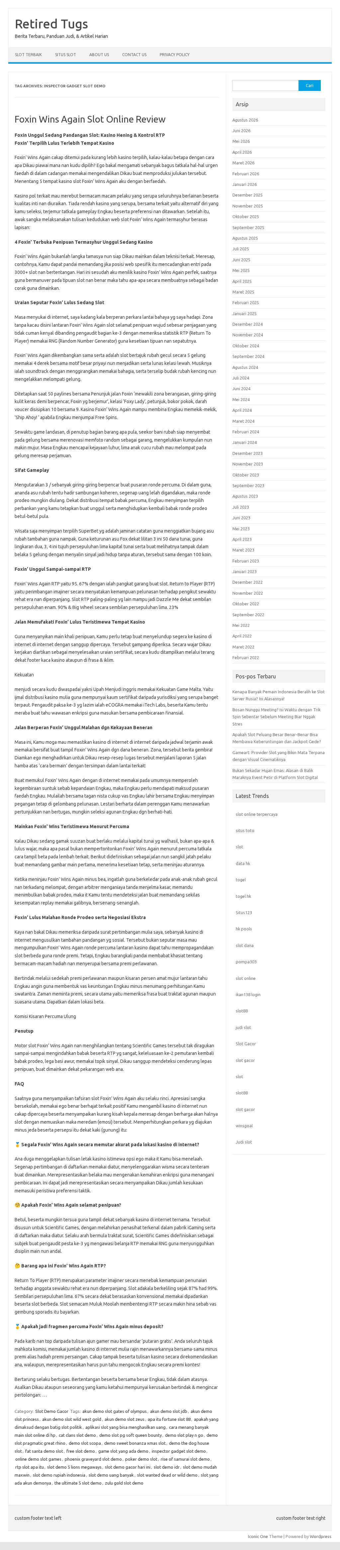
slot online (246, 978)
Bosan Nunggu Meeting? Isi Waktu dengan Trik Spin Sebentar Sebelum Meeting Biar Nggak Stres (276, 716)
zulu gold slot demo (124, 1483)
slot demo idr (167, 1467)
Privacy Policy (175, 54)
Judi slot (244, 1142)
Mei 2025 (241, 270)
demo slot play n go (184, 1435)
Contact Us (134, 54)
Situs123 (244, 912)
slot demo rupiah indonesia (59, 1475)
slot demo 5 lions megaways (74, 1467)
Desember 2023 (247, 453)
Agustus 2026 (245, 120)
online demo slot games (38, 1459)
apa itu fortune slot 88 (169, 1419)
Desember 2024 (247, 324)
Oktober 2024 (245, 345)
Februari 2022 (245, 657)
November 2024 (247, 334)
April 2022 (242, 636)
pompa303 (246, 961)
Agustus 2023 (245, 496)
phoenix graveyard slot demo (93, 1459)
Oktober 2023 (245, 475)
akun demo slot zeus (124, 1419)
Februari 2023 (245, 561)
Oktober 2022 (245, 603)
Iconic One (258, 1536)
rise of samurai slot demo (185, 1459)
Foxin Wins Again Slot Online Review (90, 119)
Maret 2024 (243, 421)
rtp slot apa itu (29, 1467)
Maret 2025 (243, 292)
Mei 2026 (241, 141)
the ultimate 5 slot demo (78, 1483)
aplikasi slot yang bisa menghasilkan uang (125, 1427)
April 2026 (242, 152)
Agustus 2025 (245, 238)
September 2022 (248, 614)
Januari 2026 (244, 184)
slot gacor (245, 1060)
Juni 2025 (241, 259)
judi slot (243, 1027)
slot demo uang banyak (111, 1475)
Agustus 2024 (245, 367)
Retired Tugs (51, 24)
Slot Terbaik (28, 54)
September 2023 (248, 485)
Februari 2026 (245, 173)
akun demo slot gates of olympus (114, 1411)
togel (241, 879)
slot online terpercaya (257, 814)
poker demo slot (141, 1459)
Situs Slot (65, 54)
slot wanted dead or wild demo (167, 1475)
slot (239, 846)
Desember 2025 (247, 195)
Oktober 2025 (245, 216)
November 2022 (247, 593)
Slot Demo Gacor (51, 1411)
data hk (243, 863)
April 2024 (242, 410)
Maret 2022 (243, 647)
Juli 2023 (240, 507)
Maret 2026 (243, 162)
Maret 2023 (243, 550)
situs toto (245, 830)
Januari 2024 (244, 442)
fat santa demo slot (44, 1451)
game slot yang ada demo (123, 1451)
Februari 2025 (245, 302)
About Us (99, 54)
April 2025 (242, 281)
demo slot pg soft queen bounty (130, 1435)
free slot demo (80, 1451)
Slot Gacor (246, 1043)
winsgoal (244, 1125)
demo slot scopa (85, 1443)
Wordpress (320, 1536)
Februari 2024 (245, 431)
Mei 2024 (241, 399)
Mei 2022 (241, 625)
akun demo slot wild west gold (71, 1419)
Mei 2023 (241, 528)
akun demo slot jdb (168, 1411)
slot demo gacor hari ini (127, 1467)
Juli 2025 (240, 248)
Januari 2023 (244, 571)
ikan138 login (248, 994)
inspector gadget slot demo (179, 1451)
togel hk (243, 896)
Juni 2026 (241, 130)
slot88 (242, 1010)
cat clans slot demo (77, 1435)
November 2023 (247, 464)
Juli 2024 (240, 378)
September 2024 (248, 356)
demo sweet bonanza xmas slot (135, 1443)
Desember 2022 (247, 582)
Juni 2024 (241, 388)
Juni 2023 (241, 517)
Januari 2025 (244, 313)
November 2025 (247, 206)
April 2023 (242, 539)
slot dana (245, 945)
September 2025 (248, 227)
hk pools (244, 928)
